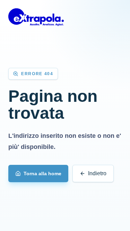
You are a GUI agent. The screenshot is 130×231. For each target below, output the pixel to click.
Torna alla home (42, 173)
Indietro (97, 173)
